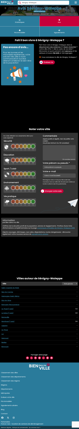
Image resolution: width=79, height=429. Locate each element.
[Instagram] (13, 418)
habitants (68, 51)
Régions (4, 385)
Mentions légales (6, 427)
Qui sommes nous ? (34, 427)
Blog (2, 409)
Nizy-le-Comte (7, 292)
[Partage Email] (51, 357)
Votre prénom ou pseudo (56, 163)
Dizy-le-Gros (6, 300)
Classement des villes (9, 373)
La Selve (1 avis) (7, 313)
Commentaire (58, 139)
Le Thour (5, 330)
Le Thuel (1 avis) (7, 309)
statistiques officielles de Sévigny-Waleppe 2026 (56, 228)
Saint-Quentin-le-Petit (10, 288)
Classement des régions (10, 381)
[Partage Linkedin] (35, 357)
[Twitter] (8, 418)
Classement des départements (13, 377)
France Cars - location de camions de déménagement (22, 424)
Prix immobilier (6, 401)
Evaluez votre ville (7, 397)
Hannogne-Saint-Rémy (10, 296)
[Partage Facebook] (27, 357)
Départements (6, 389)
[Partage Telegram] (39, 357)
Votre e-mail (49, 171)
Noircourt (5, 338)
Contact (4, 414)
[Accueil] (7, 3)
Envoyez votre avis (53, 191)
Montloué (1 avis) (8, 321)
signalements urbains (40, 234)
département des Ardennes (50, 47)
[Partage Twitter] (31, 357)
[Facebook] (2, 418)
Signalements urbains (9, 405)
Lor (3, 334)
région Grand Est (69, 47)
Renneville (5, 317)
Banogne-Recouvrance (10, 304)
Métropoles (5, 393)
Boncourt (5, 346)
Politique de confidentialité (20, 427)
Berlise (4, 342)
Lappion (5, 325)
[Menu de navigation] (76, 3)
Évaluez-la (48, 62)
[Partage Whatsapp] (43, 357)
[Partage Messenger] (47, 357)
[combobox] (43, 3)
